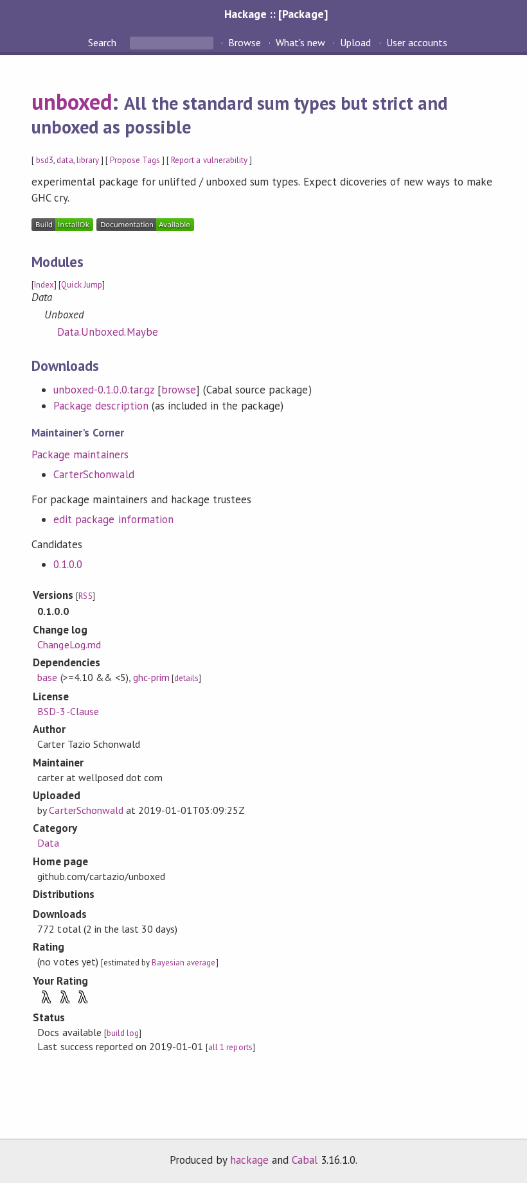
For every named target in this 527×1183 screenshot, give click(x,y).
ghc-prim (151, 677)
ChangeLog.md (68, 644)
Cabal (304, 1160)
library (87, 160)
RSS (85, 596)
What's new (300, 42)
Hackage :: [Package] (275, 13)
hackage (249, 1160)
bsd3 (44, 160)
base (47, 677)
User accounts (416, 42)
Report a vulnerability (209, 160)
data (65, 160)
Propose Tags (135, 160)
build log (123, 1033)
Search (103, 42)
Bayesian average (183, 962)
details (186, 678)
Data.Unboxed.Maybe (107, 332)
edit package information (113, 519)
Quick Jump (81, 284)
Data (48, 842)
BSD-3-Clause (67, 711)
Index (44, 284)
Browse (244, 42)
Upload (355, 42)
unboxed (71, 101)
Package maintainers (79, 454)
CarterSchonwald (93, 474)
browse (178, 390)
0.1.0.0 (67, 564)
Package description (100, 406)
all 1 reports (230, 1047)
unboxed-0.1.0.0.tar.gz (103, 390)
